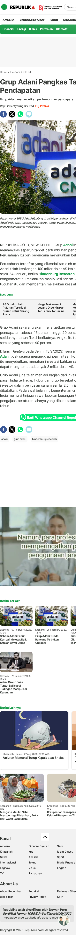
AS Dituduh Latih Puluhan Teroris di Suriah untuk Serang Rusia (16, 309)
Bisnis (33, 29)
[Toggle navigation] (4, 7)
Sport (60, 857)
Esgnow (5, 868)
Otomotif (61, 29)
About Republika (10, 891)
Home (3, 72)
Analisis (33, 857)
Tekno (32, 862)
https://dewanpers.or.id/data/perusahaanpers (31, 917)
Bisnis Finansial (66, 862)
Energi (21, 29)
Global (27, 72)
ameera (8, 19)
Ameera (5, 846)
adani (4, 438)
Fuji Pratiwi (42, 106)
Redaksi (34, 891)
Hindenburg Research (56, 274)
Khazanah (6, 851)
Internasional (8, 862)
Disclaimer (6, 896)
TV (2, 873)
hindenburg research (44, 438)
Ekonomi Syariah (32, 19)
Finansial (8, 29)
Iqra (31, 851)
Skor (60, 846)
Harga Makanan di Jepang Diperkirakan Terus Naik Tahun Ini (51, 308)
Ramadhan (35, 873)
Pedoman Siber (66, 891)
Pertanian (46, 29)
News (3, 857)
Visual (32, 868)
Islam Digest (64, 851)
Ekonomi (15, 72)
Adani (67, 245)
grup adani (20, 438)
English (61, 868)
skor (54, 19)
